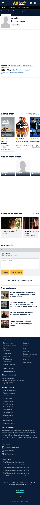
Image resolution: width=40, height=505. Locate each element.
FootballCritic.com (9, 393)
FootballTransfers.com (10, 390)
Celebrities (11, 7)
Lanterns (26, 343)
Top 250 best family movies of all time (16, 470)
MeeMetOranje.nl (9, 423)
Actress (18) (15, 25)
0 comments (5, 250)
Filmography (18, 11)
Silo (24, 348)
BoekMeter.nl (7, 409)
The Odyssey (7, 359)
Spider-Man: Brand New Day (9, 347)
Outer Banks (27, 362)
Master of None (28, 66)
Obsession (6, 356)
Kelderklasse (7, 418)
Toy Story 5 (7, 353)
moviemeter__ (10, 451)
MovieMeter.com (9, 404)
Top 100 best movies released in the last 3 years (19, 476)
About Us (23, 482)
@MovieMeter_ (10, 454)
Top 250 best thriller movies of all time (16, 467)
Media (27, 11)
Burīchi (25, 346)
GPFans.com (7, 398)
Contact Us (14, 482)
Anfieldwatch (7, 421)
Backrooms (7, 362)
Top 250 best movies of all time (13, 462)
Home (3, 7)
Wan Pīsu (26, 359)
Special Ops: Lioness (30, 354)
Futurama (26, 357)
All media (36, 213)
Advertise (32, 482)
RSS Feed (28, 485)
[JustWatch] (20, 497)
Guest (8, 253)
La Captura (7, 351)
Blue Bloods (5, 67)
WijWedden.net (8, 415)
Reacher (26, 351)
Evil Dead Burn (8, 343)
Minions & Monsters (9, 364)
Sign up (6, 482)
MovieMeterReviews (12, 447)
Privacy (11, 485)
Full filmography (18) (32, 114)
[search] (31, 3)
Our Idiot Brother (16, 66)
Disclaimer (19, 485)
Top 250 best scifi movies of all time (15, 465)
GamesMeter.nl (8, 412)
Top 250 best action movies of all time (16, 473)
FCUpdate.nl (7, 396)
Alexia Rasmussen (22, 70)
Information (6, 11)
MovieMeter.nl (8, 401)
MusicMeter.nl (8, 407)
